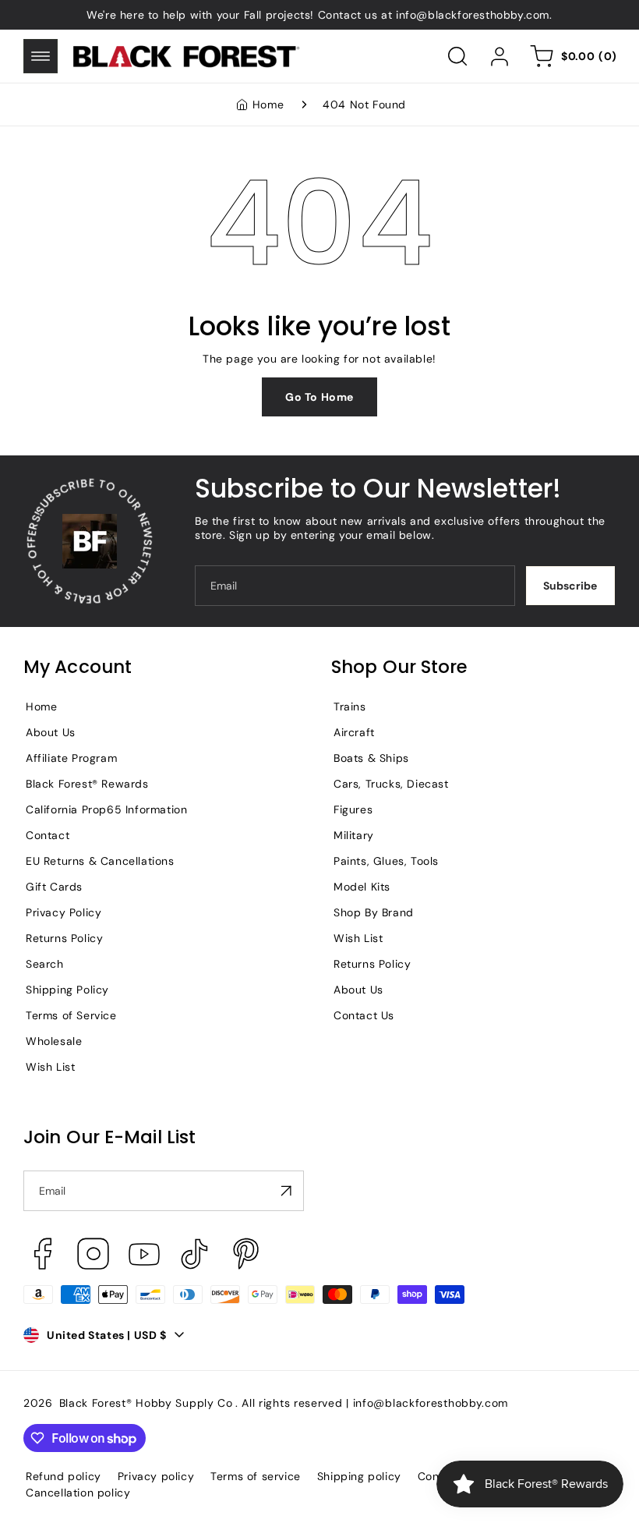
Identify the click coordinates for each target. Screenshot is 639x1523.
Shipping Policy (67, 990)
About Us (51, 732)
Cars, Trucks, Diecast (391, 784)
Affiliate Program (71, 758)
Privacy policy (156, 1476)
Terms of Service (71, 1015)
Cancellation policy (78, 1493)
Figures (353, 809)
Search (45, 964)
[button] (40, 56)
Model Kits (362, 887)
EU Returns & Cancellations (100, 861)
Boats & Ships (371, 758)
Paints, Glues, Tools (386, 861)
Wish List (50, 1067)
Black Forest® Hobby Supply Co (146, 1403)
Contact (47, 835)
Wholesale (54, 1041)
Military (354, 835)
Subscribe (570, 586)
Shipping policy (359, 1476)
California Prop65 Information (106, 809)
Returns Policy (64, 938)
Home (268, 104)
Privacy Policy (63, 912)
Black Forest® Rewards (87, 784)
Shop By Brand (374, 912)
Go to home (319, 397)
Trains (350, 707)
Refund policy (63, 1476)
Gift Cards (54, 887)
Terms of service (255, 1476)
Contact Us (364, 1015)
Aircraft (354, 732)
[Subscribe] (286, 1191)
